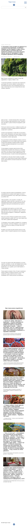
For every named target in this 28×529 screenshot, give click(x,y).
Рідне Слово (12, 2)
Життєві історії (16, 56)
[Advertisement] (14, 26)
